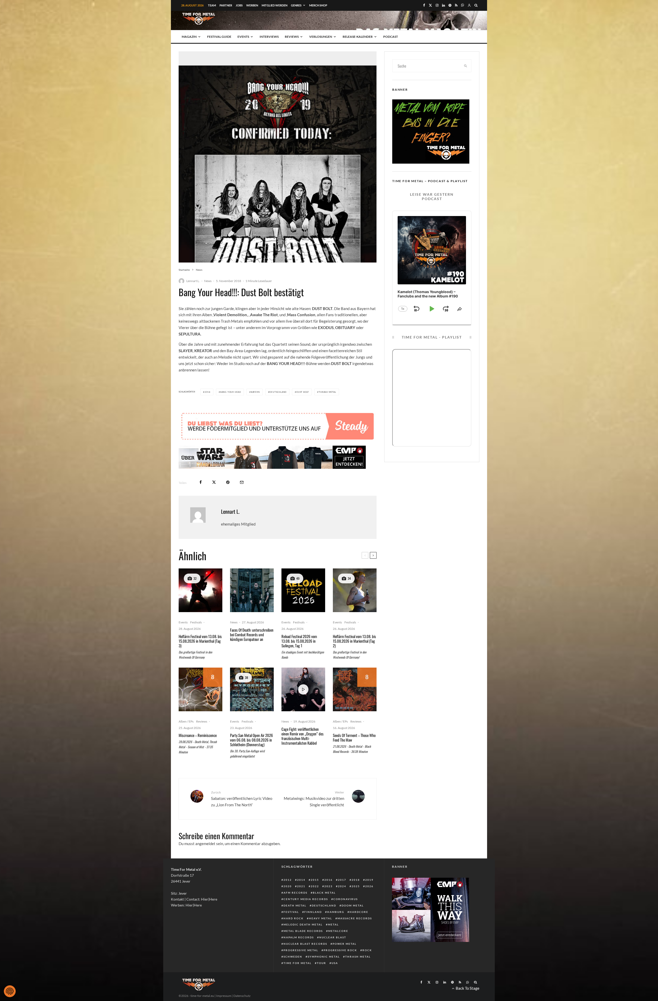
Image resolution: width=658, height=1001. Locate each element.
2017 (342, 879)
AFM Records (295, 892)
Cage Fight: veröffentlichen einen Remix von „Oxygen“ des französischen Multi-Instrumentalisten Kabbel (302, 736)
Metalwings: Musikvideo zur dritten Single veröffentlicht (314, 798)
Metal (333, 924)
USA (335, 963)
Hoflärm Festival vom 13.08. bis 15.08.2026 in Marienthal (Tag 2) (354, 641)
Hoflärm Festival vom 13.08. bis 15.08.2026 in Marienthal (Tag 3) (200, 641)
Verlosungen (320, 37)
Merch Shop (318, 5)
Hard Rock (294, 918)
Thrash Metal (327, 392)
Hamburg (335, 911)
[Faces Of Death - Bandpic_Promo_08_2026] (252, 590)
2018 (208, 392)
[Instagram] (437, 5)
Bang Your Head (230, 392)
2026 (369, 886)
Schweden (293, 956)
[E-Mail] (242, 482)
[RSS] (456, 5)
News (208, 281)
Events (243, 37)
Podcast (390, 37)
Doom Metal (353, 905)
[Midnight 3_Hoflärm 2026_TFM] (200, 590)
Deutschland (278, 392)
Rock (367, 950)
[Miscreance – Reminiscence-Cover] (200, 689)
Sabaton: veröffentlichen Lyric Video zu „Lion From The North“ (241, 798)
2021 (301, 886)
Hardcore (359, 911)
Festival (291, 911)
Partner (226, 5)
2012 (288, 879)
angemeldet (205, 843)
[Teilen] (200, 482)
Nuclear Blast (332, 937)
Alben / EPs (186, 721)
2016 (328, 879)
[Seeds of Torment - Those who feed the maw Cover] (355, 689)
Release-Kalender (358, 37)
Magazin (189, 37)
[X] (430, 5)
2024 (342, 886)
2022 (315, 886)
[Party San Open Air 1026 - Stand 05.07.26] (252, 689)
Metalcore (338, 930)
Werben (252, 5)
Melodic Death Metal (303, 924)
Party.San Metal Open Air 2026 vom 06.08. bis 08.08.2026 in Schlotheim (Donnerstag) (251, 740)
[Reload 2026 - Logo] (303, 590)
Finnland (313, 911)
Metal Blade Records (303, 930)
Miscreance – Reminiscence (198, 735)
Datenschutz (242, 996)
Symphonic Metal (324, 956)
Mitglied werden (274, 5)
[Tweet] (214, 482)
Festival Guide (219, 37)
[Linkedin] (443, 5)
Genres (296, 5)
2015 (315, 879)
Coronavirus (345, 899)
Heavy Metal (320, 918)
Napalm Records (299, 937)
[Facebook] (424, 5)
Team (212, 5)
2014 (301, 879)
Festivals (196, 622)
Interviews (269, 37)
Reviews (292, 37)
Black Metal (324, 892)
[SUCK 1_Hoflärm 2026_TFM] (355, 590)
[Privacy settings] (10, 991)
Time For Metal (298, 963)
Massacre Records (354, 918)
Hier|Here (209, 899)
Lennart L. (193, 281)
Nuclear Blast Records (305, 943)
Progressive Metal (301, 950)
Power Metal (345, 943)
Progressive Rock (340, 950)
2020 (288, 886)
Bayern (255, 392)
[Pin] (228, 482)
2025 (356, 886)
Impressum (223, 996)
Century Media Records (306, 899)
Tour (321, 963)
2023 (328, 886)
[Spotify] (450, 5)
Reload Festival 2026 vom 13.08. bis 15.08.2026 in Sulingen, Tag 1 (299, 641)
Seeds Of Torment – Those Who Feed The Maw (354, 737)
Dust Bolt (302, 392)
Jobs (239, 5)
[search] (465, 66)
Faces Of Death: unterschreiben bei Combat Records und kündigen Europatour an (251, 634)
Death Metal (295, 905)
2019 (369, 879)
